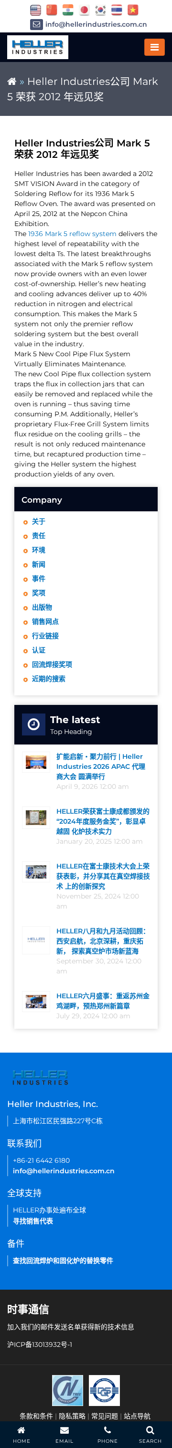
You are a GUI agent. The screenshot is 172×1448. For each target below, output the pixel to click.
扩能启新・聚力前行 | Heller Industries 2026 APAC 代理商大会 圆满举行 (100, 766)
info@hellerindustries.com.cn (96, 24)
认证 (38, 650)
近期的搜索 (48, 678)
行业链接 (45, 635)
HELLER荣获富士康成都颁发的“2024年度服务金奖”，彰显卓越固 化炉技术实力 (103, 821)
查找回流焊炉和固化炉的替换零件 (63, 1260)
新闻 (38, 564)
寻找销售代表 (33, 1221)
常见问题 (104, 1416)
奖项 (38, 593)
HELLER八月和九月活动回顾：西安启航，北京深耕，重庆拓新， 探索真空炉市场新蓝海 (103, 941)
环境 (38, 550)
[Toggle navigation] (154, 47)
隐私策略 (72, 1416)
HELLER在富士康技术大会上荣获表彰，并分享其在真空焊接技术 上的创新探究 (103, 876)
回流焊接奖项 (52, 664)
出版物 (42, 607)
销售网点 (45, 621)
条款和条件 (36, 1416)
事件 (38, 578)
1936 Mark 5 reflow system (72, 233)
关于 (38, 521)
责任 (38, 535)
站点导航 (137, 1416)
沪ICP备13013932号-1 (39, 1344)
